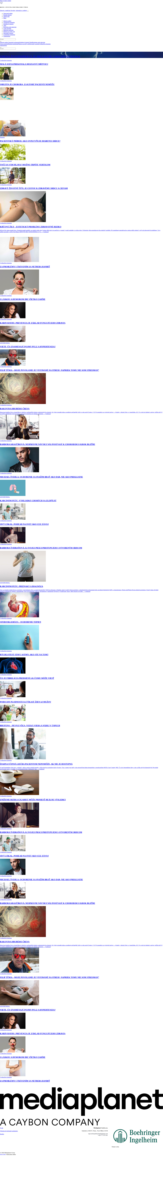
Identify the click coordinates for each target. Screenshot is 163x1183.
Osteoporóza (6, 36)
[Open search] (0, 41)
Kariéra (2, 1134)
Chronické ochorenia (9, 22)
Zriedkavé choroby (8, 24)
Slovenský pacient (8, 33)
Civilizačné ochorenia (9, 34)
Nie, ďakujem (35, 1180)
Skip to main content (5, 0)
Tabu (4, 25)
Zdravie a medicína (13, 10)
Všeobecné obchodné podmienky (9, 1131)
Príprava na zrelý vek (9, 31)
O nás (1, 1128)
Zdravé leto (6, 16)
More (4, 18)
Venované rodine (7, 13)
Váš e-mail (5, 1174)
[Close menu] (0, 47)
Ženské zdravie (7, 15)
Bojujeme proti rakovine (9, 27)
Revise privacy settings (11, 1154)
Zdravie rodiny (7, 21)
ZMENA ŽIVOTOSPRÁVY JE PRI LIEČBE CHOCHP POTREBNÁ (40, 56)
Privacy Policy (3, 1154)
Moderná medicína (8, 30)
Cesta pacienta (7, 28)
